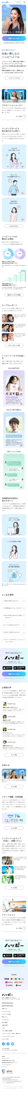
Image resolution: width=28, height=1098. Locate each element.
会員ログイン (4, 1008)
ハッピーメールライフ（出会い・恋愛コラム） (11, 1033)
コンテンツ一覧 (5, 1039)
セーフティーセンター (19, 584)
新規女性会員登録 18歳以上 (7, 1003)
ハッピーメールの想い (6, 1014)
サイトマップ (4, 1066)
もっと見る (14, 754)
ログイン (19, 2)
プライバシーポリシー (6, 1058)
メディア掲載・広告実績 (7, 1030)
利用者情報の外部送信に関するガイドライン (9, 1062)
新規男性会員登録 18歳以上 (7, 1005)
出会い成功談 (4, 1022)
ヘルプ (3, 1028)
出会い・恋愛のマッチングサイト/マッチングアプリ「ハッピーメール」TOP (11, 998)
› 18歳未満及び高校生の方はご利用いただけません (14, 678)
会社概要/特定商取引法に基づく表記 (8, 1060)
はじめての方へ (14, 226)
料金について (4, 1016)
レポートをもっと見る (14, 345)
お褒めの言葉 (4, 1025)
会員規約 (3, 1056)
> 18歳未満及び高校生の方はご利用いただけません (14, 42)
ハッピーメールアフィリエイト (8, 1036)
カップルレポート (5, 1019)
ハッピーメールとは (14, 78)
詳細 (22, 166)
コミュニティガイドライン (6, 1064)
